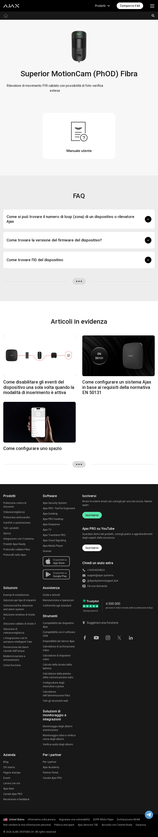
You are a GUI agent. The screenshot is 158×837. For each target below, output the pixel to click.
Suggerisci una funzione (102, 622)
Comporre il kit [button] (130, 5)
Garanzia (141, 824)
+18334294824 (96, 570)
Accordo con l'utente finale (117, 824)
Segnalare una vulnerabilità (74, 819)
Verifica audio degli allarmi (58, 744)
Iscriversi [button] (92, 547)
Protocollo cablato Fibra (16, 549)
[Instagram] (107, 637)
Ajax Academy (51, 767)
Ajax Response (51, 524)
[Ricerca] (153, 16)
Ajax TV (47, 529)
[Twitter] (119, 637)
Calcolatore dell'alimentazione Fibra (56, 693)
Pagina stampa (11, 772)
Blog (5, 761)
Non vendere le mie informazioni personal (27, 824)
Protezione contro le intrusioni (14, 505)
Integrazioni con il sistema (18, 538)
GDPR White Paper (103, 819)
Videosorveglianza (14, 512)
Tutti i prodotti (11, 528)
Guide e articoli (51, 595)
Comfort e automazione (16, 522)
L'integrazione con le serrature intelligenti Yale (17, 640)
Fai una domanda (97, 586)
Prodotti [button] (100, 5)
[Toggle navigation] (152, 6)
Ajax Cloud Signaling (54, 540)
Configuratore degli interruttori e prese (53, 684)
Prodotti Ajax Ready (14, 544)
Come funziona (12, 665)
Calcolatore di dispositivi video (57, 657)
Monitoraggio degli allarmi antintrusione (57, 728)
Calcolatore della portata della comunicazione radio (58, 675)
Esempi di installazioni (16, 595)
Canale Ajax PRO (12, 794)
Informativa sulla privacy (42, 819)
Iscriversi (92, 515)
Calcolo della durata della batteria (57, 666)
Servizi (7, 533)
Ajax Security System (55, 503)
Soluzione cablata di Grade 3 (19, 623)
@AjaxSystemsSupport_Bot (102, 580)
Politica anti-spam (64, 824)
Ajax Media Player (53, 545)
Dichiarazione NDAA (128, 819)
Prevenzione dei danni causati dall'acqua (16, 649)
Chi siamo (9, 767)
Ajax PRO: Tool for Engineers (59, 508)
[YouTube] (96, 637)
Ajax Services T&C (88, 824)
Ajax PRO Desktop (53, 519)
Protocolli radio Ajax (14, 554)
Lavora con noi (11, 783)
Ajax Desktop (50, 513)
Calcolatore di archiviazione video (59, 648)
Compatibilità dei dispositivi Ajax (58, 625)
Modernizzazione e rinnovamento (14, 658)
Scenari (47, 551)
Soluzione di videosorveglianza (13, 631)
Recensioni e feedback (16, 799)
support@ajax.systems (100, 575)
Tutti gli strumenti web (55, 700)
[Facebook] (84, 637)
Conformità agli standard (57, 605)
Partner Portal (50, 772)
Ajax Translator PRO (54, 535)
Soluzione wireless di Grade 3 (19, 616)
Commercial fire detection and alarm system (18, 607)
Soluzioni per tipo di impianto (19, 600)
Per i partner (49, 761)
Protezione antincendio (16, 517)
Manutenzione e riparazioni (58, 600)
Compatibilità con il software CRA (59, 634)
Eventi (6, 778)
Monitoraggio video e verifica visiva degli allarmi (59, 737)
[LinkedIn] (130, 637)
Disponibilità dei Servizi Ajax (58, 641)
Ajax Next (8, 788)
